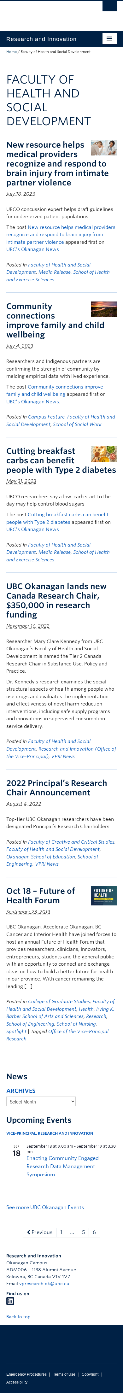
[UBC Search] (109, 8)
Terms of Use (64, 1374)
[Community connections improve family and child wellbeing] (104, 309)
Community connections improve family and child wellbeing (55, 320)
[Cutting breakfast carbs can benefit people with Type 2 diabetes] (104, 454)
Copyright (90, 1374)
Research (96, 1016)
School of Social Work (77, 424)
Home (11, 52)
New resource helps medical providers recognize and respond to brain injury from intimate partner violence (57, 163)
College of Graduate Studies (59, 1001)
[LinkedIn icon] (10, 1303)
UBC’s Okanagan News (32, 249)
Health (86, 1009)
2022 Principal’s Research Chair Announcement (56, 787)
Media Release (54, 272)
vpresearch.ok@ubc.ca (44, 1283)
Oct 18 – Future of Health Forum (40, 895)
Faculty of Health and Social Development (53, 849)
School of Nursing (76, 1024)
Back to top (19, 1316)
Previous (41, 1232)
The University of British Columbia (45, 13)
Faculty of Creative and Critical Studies (71, 842)
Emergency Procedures (26, 1374)
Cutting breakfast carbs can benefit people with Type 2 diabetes (61, 460)
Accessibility (16, 1382)
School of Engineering (30, 1024)
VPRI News (63, 756)
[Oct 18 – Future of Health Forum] (104, 895)
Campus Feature (46, 417)
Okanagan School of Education (40, 857)
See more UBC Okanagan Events (45, 1207)
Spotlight (16, 1031)
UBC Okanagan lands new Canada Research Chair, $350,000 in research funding (56, 600)
